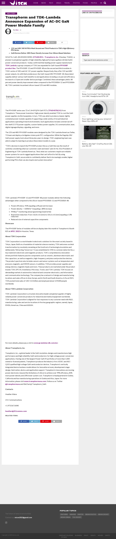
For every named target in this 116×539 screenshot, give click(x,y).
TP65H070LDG (54, 110)
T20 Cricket (76, 517)
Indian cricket (103, 514)
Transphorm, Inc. (52, 57)
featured (64, 514)
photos (80, 514)
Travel (67, 3)
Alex (17, 30)
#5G (41, 57)
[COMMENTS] (62, 42)
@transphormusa (12, 384)
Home (35, 3)
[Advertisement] (40, 179)
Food (85, 3)
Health (93, 535)
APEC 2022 (15, 231)
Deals (58, 3)
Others (64, 537)
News (43, 3)
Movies (100, 535)
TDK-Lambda (11, 65)
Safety (107, 535)
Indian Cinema (65, 517)
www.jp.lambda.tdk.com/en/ (46, 343)
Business (78, 535)
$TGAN (36, 57)
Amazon (73, 514)
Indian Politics (90, 514)
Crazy (86, 535)
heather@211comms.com (16, 411)
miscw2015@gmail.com (23, 517)
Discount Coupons (66, 535)
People (94, 3)
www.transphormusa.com (35, 381)
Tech (51, 3)
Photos (76, 3)
